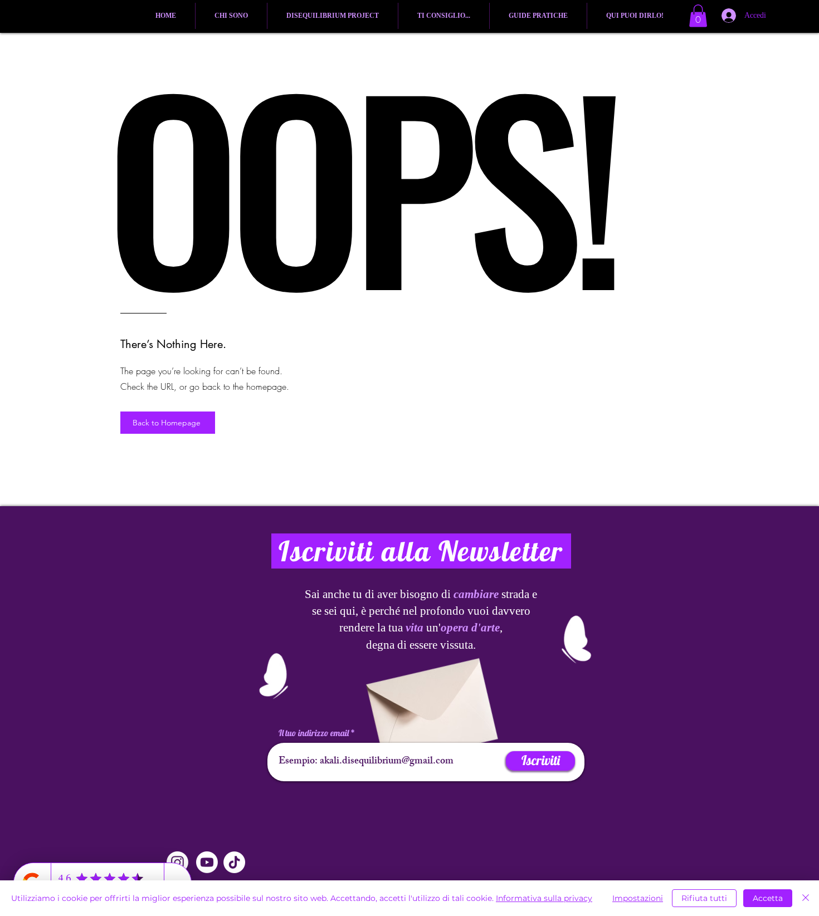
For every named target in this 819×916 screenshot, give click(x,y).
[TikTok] (234, 862)
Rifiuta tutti (704, 898)
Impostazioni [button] (637, 898)
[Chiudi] (805, 898)
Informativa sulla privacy (544, 898)
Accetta (768, 898)
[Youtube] (207, 862)
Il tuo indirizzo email (314, 732)
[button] (698, 15)
